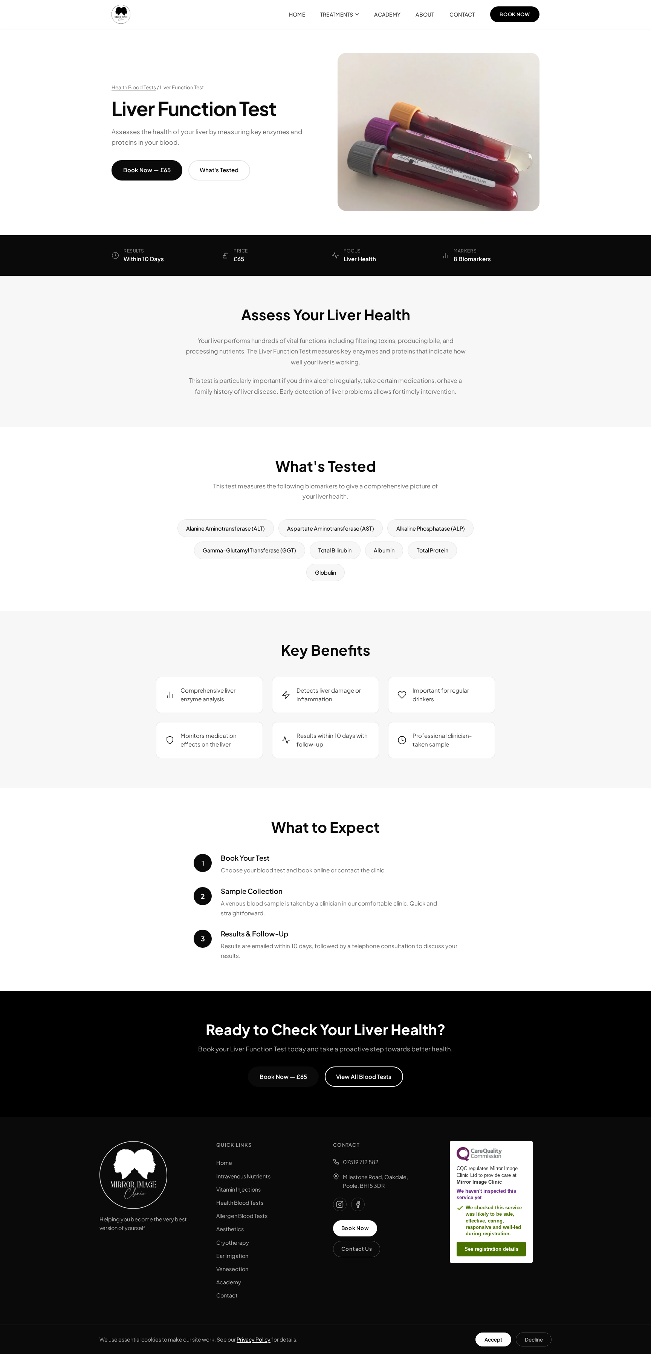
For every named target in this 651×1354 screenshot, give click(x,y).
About (425, 14)
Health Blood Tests (134, 87)
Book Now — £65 (147, 169)
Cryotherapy (232, 1242)
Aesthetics (230, 1228)
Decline (534, 1339)
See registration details (491, 1249)
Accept (493, 1339)
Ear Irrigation (232, 1255)
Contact (462, 14)
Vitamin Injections (238, 1189)
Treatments (336, 14)
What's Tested (219, 169)
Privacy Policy (253, 1339)
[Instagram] (340, 1204)
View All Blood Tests (363, 1076)
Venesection (232, 1268)
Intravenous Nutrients (243, 1176)
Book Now (515, 14)
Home (297, 14)
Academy (387, 14)
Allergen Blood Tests (241, 1215)
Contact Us (356, 1248)
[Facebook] (358, 1204)
